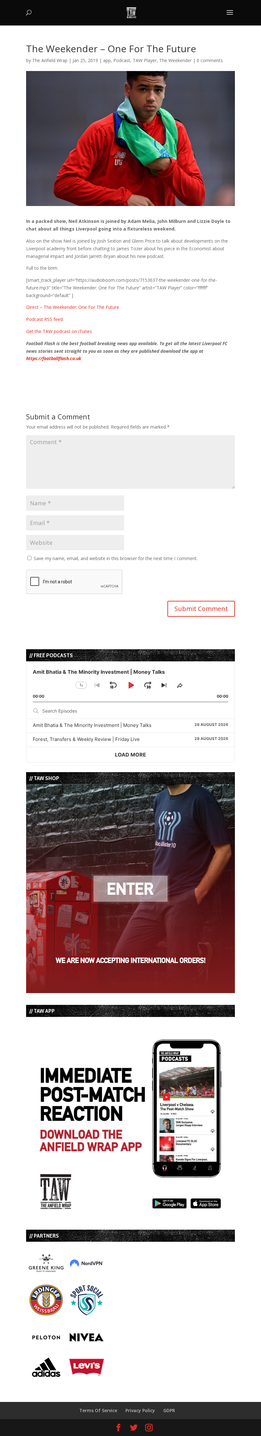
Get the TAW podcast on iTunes (59, 331)
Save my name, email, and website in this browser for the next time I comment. (116, 558)
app (107, 60)
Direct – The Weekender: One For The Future (72, 307)
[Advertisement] (100, 371)
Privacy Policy (140, 1410)
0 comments (210, 60)
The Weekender (175, 60)
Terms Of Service (98, 1410)
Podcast (121, 60)
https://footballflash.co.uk (53, 358)
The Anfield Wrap (49, 60)
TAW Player (145, 60)
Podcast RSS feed (44, 319)
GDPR (169, 1410)
